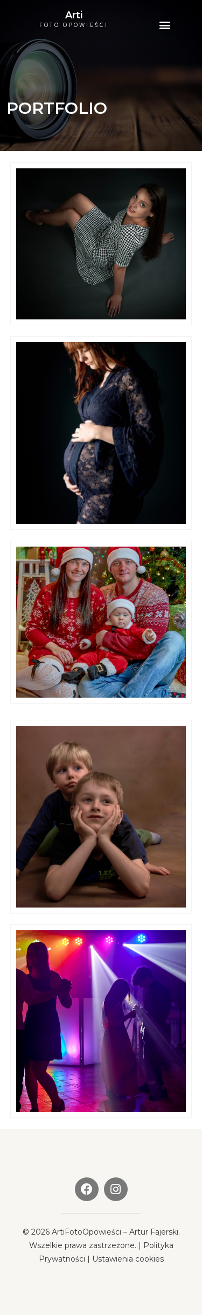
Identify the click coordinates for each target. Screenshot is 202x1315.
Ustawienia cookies (128, 1259)
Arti (73, 15)
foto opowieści (73, 25)
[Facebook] (87, 1189)
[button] (164, 25)
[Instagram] (116, 1189)
